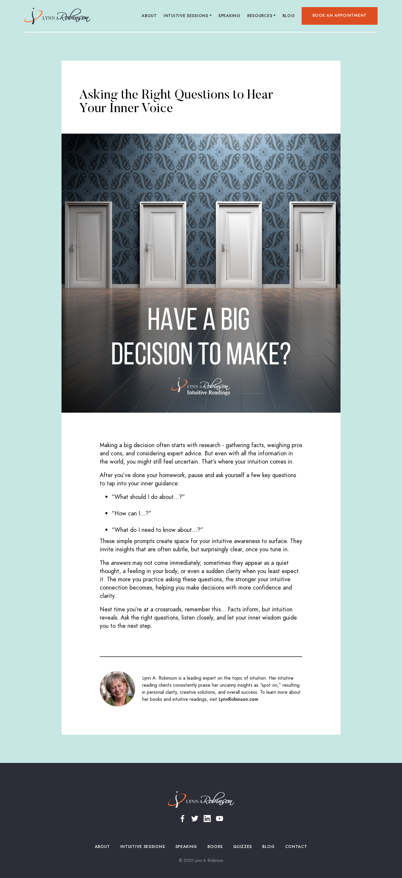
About (149, 16)
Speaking (229, 16)
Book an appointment (340, 15)
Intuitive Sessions (142, 846)
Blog (289, 16)
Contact (296, 846)
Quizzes (242, 846)
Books (215, 846)
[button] (188, 15)
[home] (57, 16)
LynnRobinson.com (238, 699)
